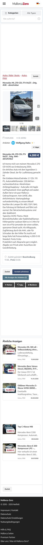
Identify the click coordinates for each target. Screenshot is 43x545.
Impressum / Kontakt (9, 510)
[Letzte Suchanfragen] (39, 18)
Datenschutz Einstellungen (12, 518)
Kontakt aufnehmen (21, 272)
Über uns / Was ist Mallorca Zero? (15, 541)
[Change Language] (38, 3)
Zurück (35, 76)
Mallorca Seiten (7, 533)
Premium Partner (8, 537)
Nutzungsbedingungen (10, 522)
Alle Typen (31, 13)
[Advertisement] (21, 47)
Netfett (16, 504)
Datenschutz (6, 514)
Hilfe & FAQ (6, 529)
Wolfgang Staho (23, 143)
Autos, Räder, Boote (11, 75)
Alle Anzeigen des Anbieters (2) (16, 277)
